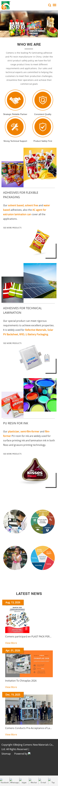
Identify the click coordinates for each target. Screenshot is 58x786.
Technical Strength (15, 540)
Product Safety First (42, 141)
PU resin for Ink (15, 423)
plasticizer (13, 431)
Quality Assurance (43, 540)
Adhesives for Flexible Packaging (20, 195)
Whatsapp (14, 782)
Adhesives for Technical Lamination (22, 310)
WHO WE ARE (29, 45)
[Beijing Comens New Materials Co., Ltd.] (5, 5)
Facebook (5, 782)
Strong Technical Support (15, 141)
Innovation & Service (29, 499)
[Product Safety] (15, 573)
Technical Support (43, 576)
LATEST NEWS (29, 594)
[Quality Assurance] (42, 537)
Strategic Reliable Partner (15, 114)
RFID (21, 334)
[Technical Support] (42, 573)
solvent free (31, 205)
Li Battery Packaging (37, 334)
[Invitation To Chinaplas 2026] (29, 676)
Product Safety (15, 576)
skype (24, 782)
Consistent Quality (42, 114)
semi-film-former (30, 431)
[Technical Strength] (15, 537)
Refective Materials (35, 329)
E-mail (43, 782)
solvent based (16, 205)
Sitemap (6, 753)
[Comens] (29, 23)
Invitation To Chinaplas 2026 (21, 680)
